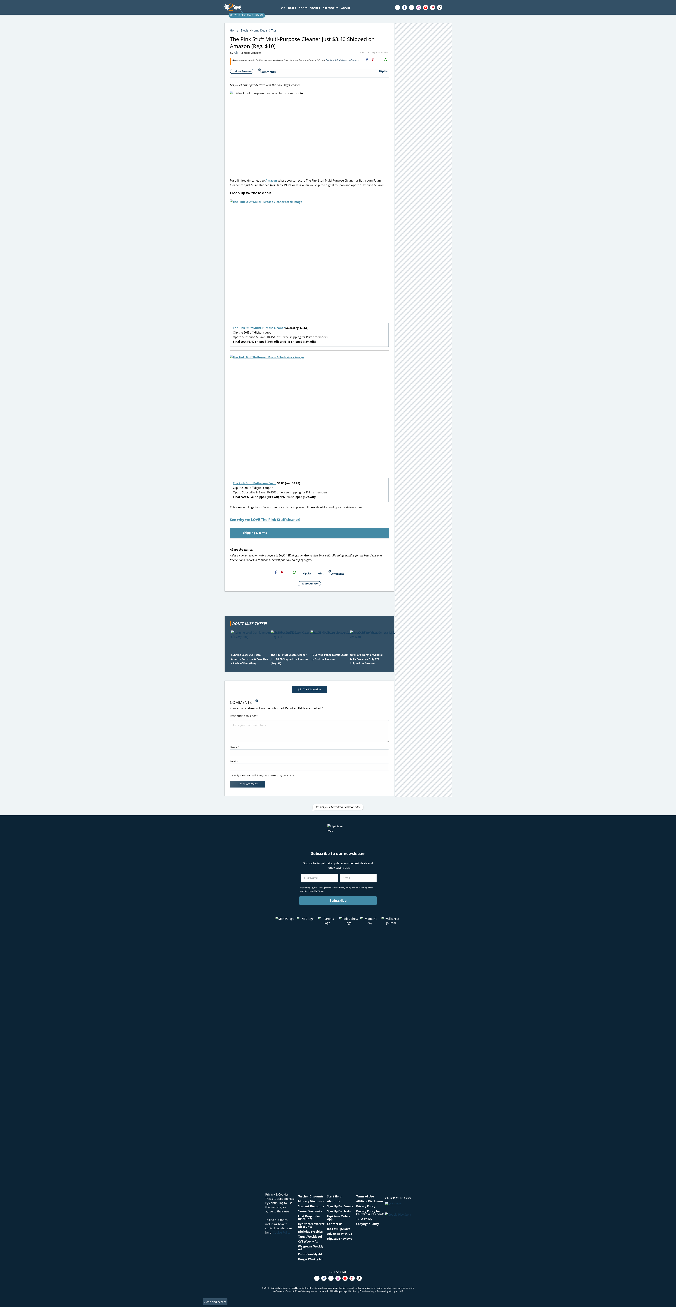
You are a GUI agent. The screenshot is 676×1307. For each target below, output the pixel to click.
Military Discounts (311, 1201)
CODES (303, 8)
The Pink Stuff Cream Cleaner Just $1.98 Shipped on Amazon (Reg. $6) (289, 659)
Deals (244, 30)
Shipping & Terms (254, 533)
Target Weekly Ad (310, 1236)
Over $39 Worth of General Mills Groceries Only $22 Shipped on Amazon (366, 659)
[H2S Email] (379, 59)
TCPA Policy (364, 1219)
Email (234, 761)
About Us (333, 1201)
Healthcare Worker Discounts (311, 1225)
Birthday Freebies (310, 1231)
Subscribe (338, 900)
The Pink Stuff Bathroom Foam (254, 483)
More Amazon (243, 71)
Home (234, 30)
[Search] (354, 8)
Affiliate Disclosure (369, 1201)
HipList (384, 71)
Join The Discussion (309, 689)
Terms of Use (365, 1196)
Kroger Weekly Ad (310, 1259)
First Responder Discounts (309, 1217)
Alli (236, 53)
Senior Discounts (310, 1211)
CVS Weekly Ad (308, 1241)
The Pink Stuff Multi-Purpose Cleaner (259, 328)
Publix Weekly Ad (310, 1254)
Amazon (271, 180)
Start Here (334, 1196)
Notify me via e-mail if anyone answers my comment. (263, 775)
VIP (283, 8)
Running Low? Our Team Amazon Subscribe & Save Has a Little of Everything (249, 659)
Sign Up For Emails (340, 1206)
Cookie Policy (281, 1232)
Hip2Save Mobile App (338, 1217)
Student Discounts (311, 1206)
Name (234, 747)
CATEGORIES (330, 8)
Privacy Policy (365, 1206)
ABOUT (345, 8)
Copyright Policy (367, 1223)
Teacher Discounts (311, 1196)
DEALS (292, 8)
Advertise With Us (339, 1233)
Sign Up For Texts (339, 1211)
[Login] (449, 7)
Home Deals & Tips (264, 30)
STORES (315, 8)
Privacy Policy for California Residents (370, 1212)
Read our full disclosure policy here (342, 59)
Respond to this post (244, 716)
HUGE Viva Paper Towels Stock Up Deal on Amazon (329, 657)
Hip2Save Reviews (339, 1238)
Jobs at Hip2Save (338, 1228)
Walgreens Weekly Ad (310, 1248)
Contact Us (334, 1223)
